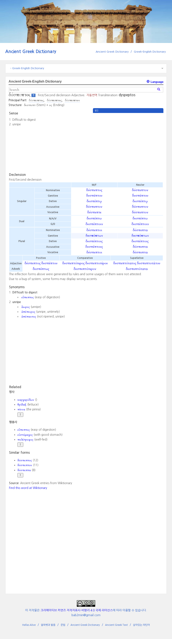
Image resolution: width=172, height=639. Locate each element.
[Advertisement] (128, 142)
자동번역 (91, 95)
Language (156, 81)
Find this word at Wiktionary (28, 487)
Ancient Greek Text (116, 625)
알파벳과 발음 (48, 625)
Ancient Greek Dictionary (30, 51)
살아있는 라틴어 (141, 625)
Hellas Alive (29, 625)
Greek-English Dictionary (150, 51)
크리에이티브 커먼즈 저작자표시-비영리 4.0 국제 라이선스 (76, 610)
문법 (63, 625)
